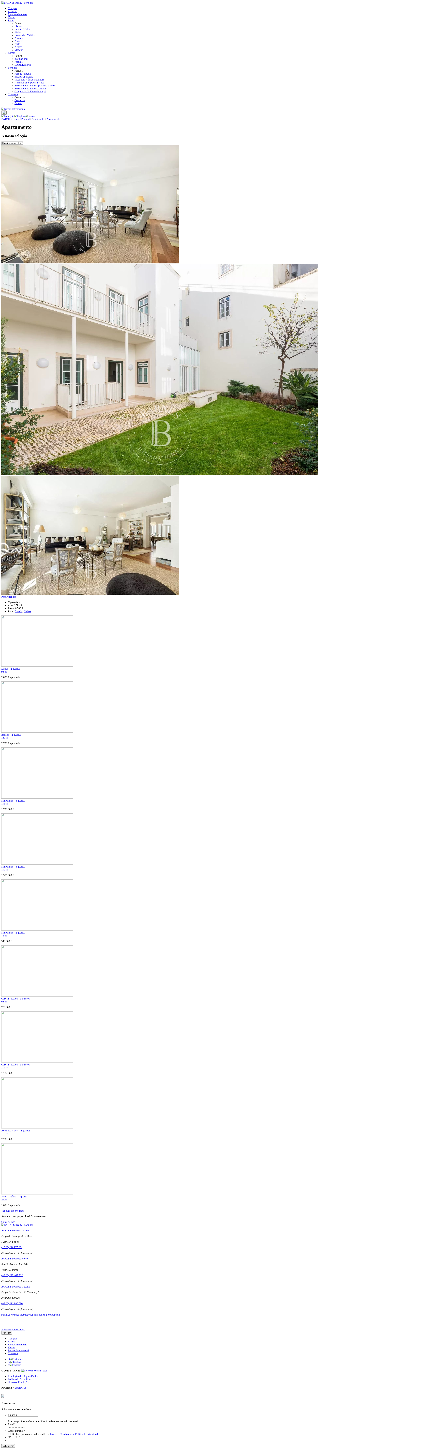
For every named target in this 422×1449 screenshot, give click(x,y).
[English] (19, 116)
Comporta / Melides (25, 35)
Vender (11, 17)
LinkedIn (12, 1415)
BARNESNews (23, 64)
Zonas (11, 20)
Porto (17, 44)
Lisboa (18, 26)
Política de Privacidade (20, 1379)
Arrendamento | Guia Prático (29, 82)
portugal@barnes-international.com (19, 1314)
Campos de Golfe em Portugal (30, 91)
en (9, 1362)
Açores (18, 47)
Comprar (12, 8)
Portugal (19, 61)
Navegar (7, 1333)
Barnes (11, 52)
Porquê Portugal (23, 73)
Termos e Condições (18, 1382)
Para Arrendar (8, 596)
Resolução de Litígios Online (23, 1376)
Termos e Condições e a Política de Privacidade (74, 1434)
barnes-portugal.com (49, 1314)
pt (9, 1359)
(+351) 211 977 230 (11, 1247)
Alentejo (19, 38)
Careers (18, 103)
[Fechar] (2, 1394)
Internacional (21, 58)
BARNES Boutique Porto (14, 1258)
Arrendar (12, 11)
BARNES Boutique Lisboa (15, 1230)
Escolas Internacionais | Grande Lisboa (35, 85)
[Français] (30, 116)
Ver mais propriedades (12, 1210)
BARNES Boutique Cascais (15, 1286)
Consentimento (16, 1430)
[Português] (7, 116)
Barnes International (18, 1350)
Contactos (13, 94)
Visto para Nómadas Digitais (29, 79)
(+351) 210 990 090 (12, 1303)
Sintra (18, 32)
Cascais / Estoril (23, 29)
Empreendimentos (17, 14)
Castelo (18, 611)
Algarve (19, 41)
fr (9, 1365)
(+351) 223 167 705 (12, 1275)
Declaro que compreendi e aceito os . (56, 1434)
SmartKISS (20, 1387)
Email (11, 1424)
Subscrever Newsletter (13, 1329)
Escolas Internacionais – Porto (30, 88)
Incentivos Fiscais (24, 76)
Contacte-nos (8, 1222)
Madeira (19, 49)
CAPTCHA (14, 1437)
